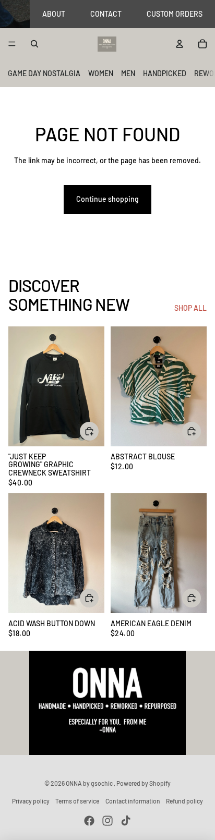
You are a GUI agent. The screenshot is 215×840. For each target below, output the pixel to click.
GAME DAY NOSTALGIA (44, 73)
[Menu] (12, 44)
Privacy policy (31, 801)
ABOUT (53, 13)
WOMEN (100, 73)
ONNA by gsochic (90, 783)
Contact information (132, 801)
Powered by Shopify (143, 783)
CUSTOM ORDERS (174, 13)
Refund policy (184, 801)
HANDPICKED (164, 73)
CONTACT (106, 13)
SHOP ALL (190, 307)
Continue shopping (107, 198)
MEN (128, 73)
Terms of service (77, 801)
